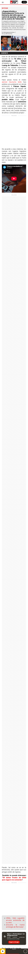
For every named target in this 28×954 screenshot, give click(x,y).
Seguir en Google (14, 942)
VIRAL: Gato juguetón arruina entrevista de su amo (15, 920)
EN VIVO (24, 2)
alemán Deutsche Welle (12, 82)
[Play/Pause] (25, 951)
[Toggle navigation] (3, 2)
